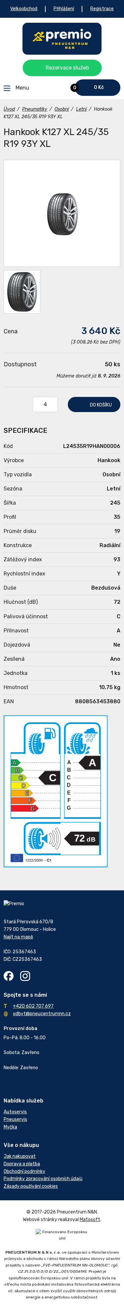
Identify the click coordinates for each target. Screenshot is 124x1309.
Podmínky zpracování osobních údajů (43, 1179)
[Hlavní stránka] (62, 39)
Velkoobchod (23, 9)
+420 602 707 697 (33, 1006)
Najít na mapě (18, 937)
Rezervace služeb (67, 68)
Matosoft (90, 1219)
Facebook (9, 976)
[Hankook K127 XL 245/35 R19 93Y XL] (62, 213)
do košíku (101, 405)
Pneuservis (15, 1119)
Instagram (25, 976)
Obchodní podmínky (24, 1171)
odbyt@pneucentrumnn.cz (42, 1014)
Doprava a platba (22, 1164)
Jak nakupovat (20, 1156)
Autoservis (15, 1112)
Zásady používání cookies (31, 1186)
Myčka (10, 1127)
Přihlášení (64, 9)
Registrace (102, 9)
